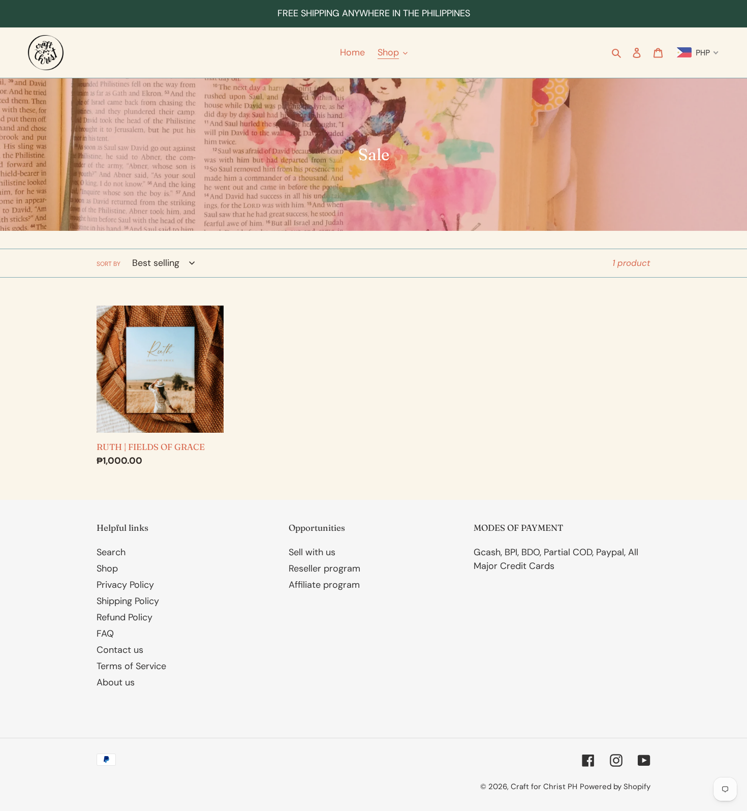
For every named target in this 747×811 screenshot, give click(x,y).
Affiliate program (324, 585)
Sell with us (312, 552)
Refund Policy (124, 617)
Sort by (108, 264)
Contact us (120, 650)
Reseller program (324, 568)
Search (111, 552)
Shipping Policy (128, 601)
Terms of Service (131, 666)
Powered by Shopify (615, 787)
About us (116, 682)
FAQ (105, 633)
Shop (107, 568)
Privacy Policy (125, 585)
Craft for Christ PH (544, 787)
